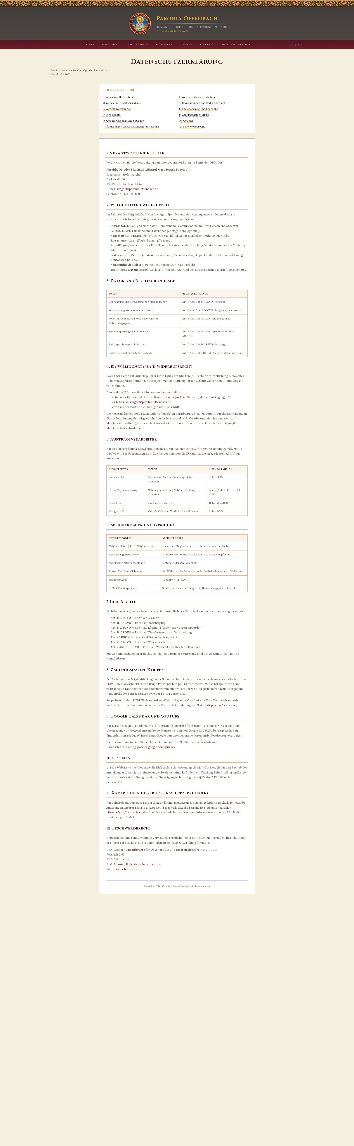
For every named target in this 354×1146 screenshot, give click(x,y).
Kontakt (207, 44)
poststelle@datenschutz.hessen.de (139, 864)
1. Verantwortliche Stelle (118, 97)
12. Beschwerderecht (192, 126)
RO (300, 44)
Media (188, 44)
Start (90, 44)
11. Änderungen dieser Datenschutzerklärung (131, 126)
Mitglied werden (236, 44)
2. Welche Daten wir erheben (197, 97)
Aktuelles (163, 44)
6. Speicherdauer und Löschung (198, 108)
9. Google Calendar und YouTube (123, 120)
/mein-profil (173, 397)
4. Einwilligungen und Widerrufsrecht (202, 103)
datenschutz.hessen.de (129, 869)
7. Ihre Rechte (112, 114)
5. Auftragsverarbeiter (117, 108)
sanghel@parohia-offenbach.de (137, 189)
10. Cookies (186, 120)
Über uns (109, 44)
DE (291, 44)
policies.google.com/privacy (156, 747)
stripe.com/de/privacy (222, 705)
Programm (136, 44)
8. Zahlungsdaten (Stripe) (194, 114)
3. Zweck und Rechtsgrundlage (122, 103)
